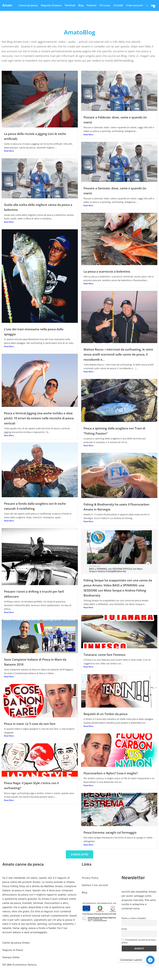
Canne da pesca (28, 5)
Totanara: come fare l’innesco (104, 654)
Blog (81, 5)
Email (124, 929)
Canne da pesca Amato (16, 942)
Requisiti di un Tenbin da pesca (105, 714)
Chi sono (105, 5)
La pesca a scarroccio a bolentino (107, 271)
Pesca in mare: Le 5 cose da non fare (29, 724)
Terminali (69, 5)
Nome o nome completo (134, 918)
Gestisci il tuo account (95, 885)
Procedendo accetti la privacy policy (139, 941)
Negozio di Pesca (12, 950)
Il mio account (134, 5)
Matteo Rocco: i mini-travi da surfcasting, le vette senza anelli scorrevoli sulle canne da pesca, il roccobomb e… (118, 354)
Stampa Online (10, 957)
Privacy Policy (90, 877)
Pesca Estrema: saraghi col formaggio (110, 832)
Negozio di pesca (51, 5)
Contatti (118, 5)
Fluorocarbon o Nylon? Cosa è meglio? (111, 773)
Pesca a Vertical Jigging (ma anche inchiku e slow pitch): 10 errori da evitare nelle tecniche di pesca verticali (39, 418)
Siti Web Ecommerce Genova (19, 964)
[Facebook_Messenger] (150, 960)
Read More (9, 151)
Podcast (91, 5)
